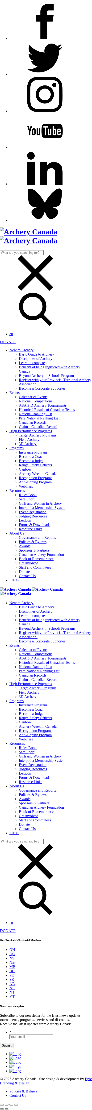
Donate (24, 572)
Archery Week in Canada (38, 474)
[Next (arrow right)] (6, 1109)
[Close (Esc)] (2, 1105)
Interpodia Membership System (42, 508)
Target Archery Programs (37, 435)
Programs (16, 448)
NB (12, 962)
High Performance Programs (30, 431)
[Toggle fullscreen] (11, 1105)
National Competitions (35, 401)
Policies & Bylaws (32, 542)
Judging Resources (33, 516)
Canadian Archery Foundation (41, 555)
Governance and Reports (37, 537)
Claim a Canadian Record (38, 427)
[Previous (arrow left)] (2, 1109)
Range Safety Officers (35, 465)
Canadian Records (32, 422)
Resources (17, 491)
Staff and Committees (35, 567)
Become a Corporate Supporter (42, 388)
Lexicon (25, 520)
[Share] (6, 1105)
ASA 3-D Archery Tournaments (43, 405)
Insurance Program (33, 452)
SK (11, 979)
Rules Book (28, 495)
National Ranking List (35, 414)
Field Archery (29, 439)
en (11, 334)
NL (12, 988)
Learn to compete (32, 363)
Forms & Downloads (34, 525)
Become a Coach (31, 457)
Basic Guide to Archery (36, 354)
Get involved (28, 563)
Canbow (25, 469)
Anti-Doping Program (35, 482)
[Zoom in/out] (16, 1105)
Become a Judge (31, 461)
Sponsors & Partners (34, 550)
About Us (16, 533)
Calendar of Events (33, 397)
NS (11, 958)
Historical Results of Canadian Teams (47, 410)
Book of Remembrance (36, 559)
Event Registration (32, 512)
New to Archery (21, 350)
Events (14, 393)
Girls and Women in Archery (40, 503)
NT (12, 992)
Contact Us (27, 576)
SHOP (14, 580)
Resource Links (30, 529)
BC (12, 971)
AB (12, 984)
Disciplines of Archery (35, 359)
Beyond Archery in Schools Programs (47, 376)
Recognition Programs (35, 478)
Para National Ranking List (39, 418)
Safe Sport (26, 499)
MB (12, 967)
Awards (24, 546)
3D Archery (28, 444)
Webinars (26, 486)
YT (12, 996)
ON (12, 950)
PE (11, 975)
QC (12, 954)
